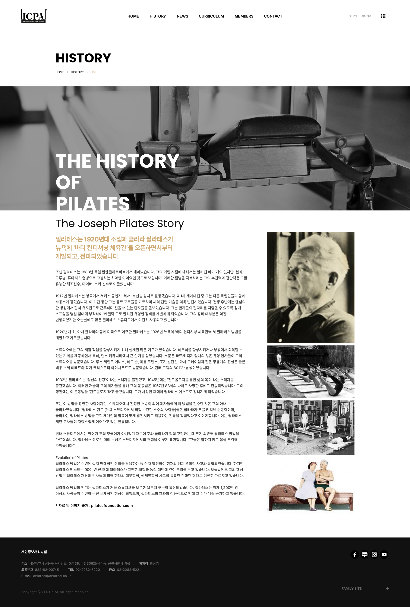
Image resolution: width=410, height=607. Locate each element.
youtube (384, 554)
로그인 (353, 16)
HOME (133, 16)
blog (364, 554)
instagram (374, 554)
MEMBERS (244, 16)
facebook (354, 554)
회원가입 (366, 16)
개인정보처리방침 (34, 552)
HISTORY (158, 16)
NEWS (182, 16)
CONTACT (273, 16)
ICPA (34, 16)
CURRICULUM (211, 16)
